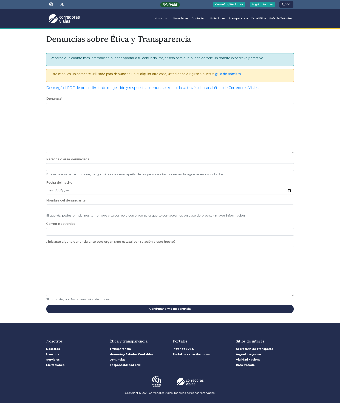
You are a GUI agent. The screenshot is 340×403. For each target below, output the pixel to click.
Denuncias (117, 359)
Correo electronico (60, 224)
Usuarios (52, 354)
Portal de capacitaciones (191, 354)
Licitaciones (218, 18)
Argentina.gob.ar (248, 354)
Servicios (53, 359)
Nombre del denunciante (66, 200)
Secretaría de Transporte (254, 349)
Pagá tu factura (262, 4)
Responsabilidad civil (125, 365)
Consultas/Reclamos (229, 4)
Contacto (198, 18)
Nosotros (161, 18)
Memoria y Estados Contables (131, 354)
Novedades (180, 18)
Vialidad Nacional (248, 359)
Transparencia (238, 18)
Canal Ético (258, 18)
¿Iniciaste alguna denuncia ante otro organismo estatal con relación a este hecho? (110, 241)
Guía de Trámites (280, 18)
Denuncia (54, 98)
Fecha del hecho (59, 182)
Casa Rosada (245, 365)
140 (287, 4)
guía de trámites (228, 74)
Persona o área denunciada (67, 159)
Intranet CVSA (183, 349)
